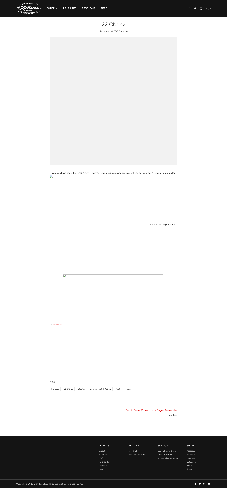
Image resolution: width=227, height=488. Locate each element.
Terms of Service (165, 454)
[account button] (195, 8)
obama (128, 389)
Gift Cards (104, 462)
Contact (103, 454)
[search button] (189, 8)
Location (103, 465)
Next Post (172, 415)
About (102, 451)
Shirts (189, 469)
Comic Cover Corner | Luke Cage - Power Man (151, 410)
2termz (81, 389)
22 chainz (68, 389)
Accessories (192, 451)
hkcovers (57, 324)
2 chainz (55, 389)
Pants (189, 465)
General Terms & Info (167, 451)
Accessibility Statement (168, 458)
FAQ (101, 458)
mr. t (118, 389)
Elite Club (132, 451)
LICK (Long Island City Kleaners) (29, 8)
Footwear (191, 454)
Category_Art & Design (100, 389)
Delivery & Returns (136, 454)
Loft (101, 469)
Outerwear (191, 462)
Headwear (191, 458)
